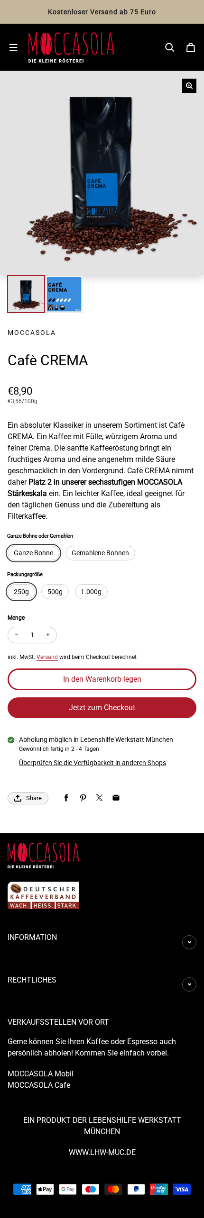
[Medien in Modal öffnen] (189, 86)
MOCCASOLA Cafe (39, 1085)
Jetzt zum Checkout (102, 707)
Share (34, 798)
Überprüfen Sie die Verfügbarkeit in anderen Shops (92, 763)
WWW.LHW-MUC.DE (102, 1152)
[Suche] (170, 47)
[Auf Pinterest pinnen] (83, 798)
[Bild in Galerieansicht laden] (26, 294)
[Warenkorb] (190, 47)
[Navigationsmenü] (13, 47)
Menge (16, 617)
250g (21, 591)
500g (55, 591)
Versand (47, 657)
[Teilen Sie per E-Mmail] (116, 798)
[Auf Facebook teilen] (66, 798)
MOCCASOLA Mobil (41, 1073)
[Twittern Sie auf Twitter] (99, 798)
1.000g (91, 591)
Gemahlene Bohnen (100, 553)
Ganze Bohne (33, 553)
